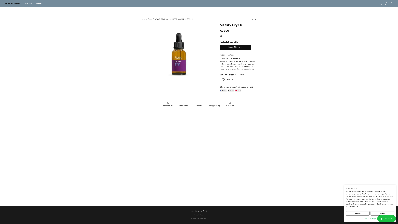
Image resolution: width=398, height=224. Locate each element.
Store (150, 19)
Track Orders (183, 106)
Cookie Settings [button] (370, 219)
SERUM (189, 19)
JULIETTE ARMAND (177, 19)
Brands (39, 3)
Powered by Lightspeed (199, 218)
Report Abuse (199, 215)
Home (143, 19)
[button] (386, 218)
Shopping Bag (214, 106)
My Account (167, 106)
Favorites (199, 106)
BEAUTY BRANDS (161, 19)
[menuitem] (252, 19)
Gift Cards (230, 106)
